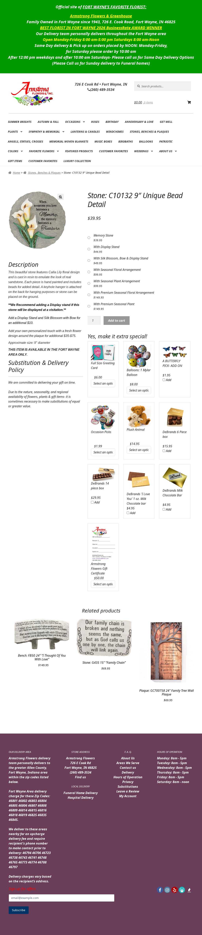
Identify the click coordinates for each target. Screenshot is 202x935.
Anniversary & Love (139, 122)
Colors (13, 151)
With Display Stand (106, 247)
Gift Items (15, 161)
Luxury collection (77, 161)
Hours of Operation (127, 777)
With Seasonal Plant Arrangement (117, 281)
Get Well (166, 122)
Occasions (72, 122)
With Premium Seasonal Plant (114, 304)
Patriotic (166, 141)
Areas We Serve (127, 763)
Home (16, 172)
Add (168, 380)
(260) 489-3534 (80, 772)
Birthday (112, 122)
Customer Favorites (113, 151)
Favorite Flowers (41, 151)
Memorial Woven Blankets (68, 141)
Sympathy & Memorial (44, 131)
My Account (128, 796)
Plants (13, 131)
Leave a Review (127, 791)
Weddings (141, 151)
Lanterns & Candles (85, 131)
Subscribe (18, 910)
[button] (60, 197)
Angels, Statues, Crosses (25, 141)
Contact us (128, 767)
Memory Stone (103, 235)
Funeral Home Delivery (81, 793)
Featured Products (79, 151)
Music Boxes (103, 141)
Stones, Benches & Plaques (149, 131)
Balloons (146, 141)
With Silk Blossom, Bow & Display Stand (121, 258)
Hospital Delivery (81, 797)
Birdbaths (125, 141)
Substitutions (128, 786)
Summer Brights (19, 122)
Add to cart (116, 320)
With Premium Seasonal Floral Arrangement (124, 292)
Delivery (128, 772)
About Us (165, 151)
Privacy (127, 782)
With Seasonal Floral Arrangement (117, 270)
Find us (80, 777)
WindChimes (114, 131)
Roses (95, 122)
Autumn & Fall (48, 122)
